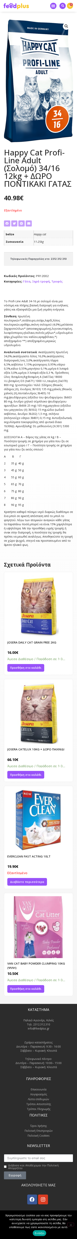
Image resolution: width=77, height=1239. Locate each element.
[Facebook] (32, 1199)
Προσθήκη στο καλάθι (25, 668)
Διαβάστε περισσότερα (27, 882)
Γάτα (26, 281)
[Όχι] (70, 1224)
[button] (53, 6)
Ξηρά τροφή (41, 281)
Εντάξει (39, 1233)
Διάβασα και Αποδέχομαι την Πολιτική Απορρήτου (33, 1167)
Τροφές (57, 281)
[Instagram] (43, 1199)
